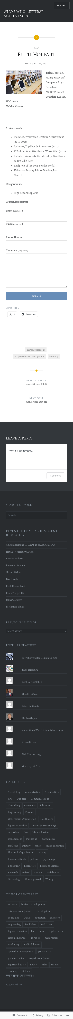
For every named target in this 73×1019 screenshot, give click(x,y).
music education (55, 845)
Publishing (14, 866)
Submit (36, 296)
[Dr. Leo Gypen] (36, 713)
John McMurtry (14, 600)
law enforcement (36, 349)
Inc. (33, 931)
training (53, 356)
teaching (12, 971)
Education (45, 805)
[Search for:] (36, 515)
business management (19, 911)
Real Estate (30, 866)
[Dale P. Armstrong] (36, 749)
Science (38, 872)
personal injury (16, 958)
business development (33, 904)
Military (26, 845)
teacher (55, 964)
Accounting (14, 792)
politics (34, 859)
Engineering (14, 812)
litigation (35, 937)
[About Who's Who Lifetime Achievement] (36, 725)
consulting (13, 917)
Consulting (14, 805)
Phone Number (15, 237)
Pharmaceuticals (17, 859)
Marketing (31, 839)
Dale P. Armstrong (31, 754)
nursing (42, 852)
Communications (40, 798)
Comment (17, 250)
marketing (13, 944)
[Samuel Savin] (36, 737)
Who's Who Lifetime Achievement (23, 14)
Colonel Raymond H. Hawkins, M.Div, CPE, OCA (30, 544)
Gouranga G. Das (31, 766)
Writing (49, 879)
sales (44, 964)
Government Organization (22, 819)
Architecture (52, 792)
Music (38, 845)
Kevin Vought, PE (15, 593)
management (15, 839)
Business (21, 798)
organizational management (30, 356)
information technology (43, 825)
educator (55, 917)
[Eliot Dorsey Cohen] (36, 677)
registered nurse (17, 964)
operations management (21, 951)
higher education (17, 825)
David (27, 917)
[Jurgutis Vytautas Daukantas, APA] (36, 653)
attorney (12, 904)
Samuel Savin (29, 742)
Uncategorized (33, 879)
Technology (14, 879)
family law (30, 924)
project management (39, 958)
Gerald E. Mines (30, 694)
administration (33, 792)
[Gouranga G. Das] (36, 761)
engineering (14, 924)
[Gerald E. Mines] (36, 689)
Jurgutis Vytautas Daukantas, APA (39, 658)
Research (13, 872)
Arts (10, 798)
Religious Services (49, 866)
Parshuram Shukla (15, 606)
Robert (33, 964)
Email (14, 224)
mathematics (48, 839)
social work (53, 872)
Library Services (40, 832)
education (40, 917)
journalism (13, 832)
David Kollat (12, 579)
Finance (29, 812)
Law (36, 47)
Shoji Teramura (30, 669)
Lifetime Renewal (17, 937)
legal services (56, 931)
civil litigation (43, 911)
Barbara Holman (14, 558)
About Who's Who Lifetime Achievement (42, 730)
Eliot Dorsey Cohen (32, 682)
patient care (44, 951)
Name (14, 211)
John (42, 931)
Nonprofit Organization (20, 852)
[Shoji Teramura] (36, 665)
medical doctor (31, 944)
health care (46, 924)
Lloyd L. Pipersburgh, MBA (19, 551)
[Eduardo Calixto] (36, 701)
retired (26, 872)
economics (30, 805)
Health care (46, 819)
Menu (63, 5)
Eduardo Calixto (30, 706)
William (26, 971)
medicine (13, 845)
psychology (49, 859)
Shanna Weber (13, 572)
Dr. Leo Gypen (29, 718)
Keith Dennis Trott (15, 586)
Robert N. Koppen (15, 565)
